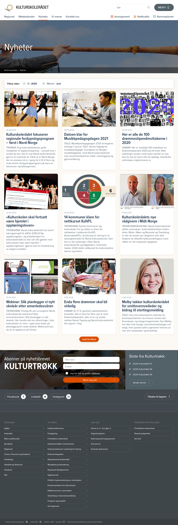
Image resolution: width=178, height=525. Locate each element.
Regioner (9, 16)
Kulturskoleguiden (55, 454)
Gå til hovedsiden (10, 70)
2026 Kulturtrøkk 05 (142, 374)
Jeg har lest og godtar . (85, 373)
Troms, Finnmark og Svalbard (17, 454)
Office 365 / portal (52, 521)
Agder (7, 428)
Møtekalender (27, 16)
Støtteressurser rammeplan (60, 490)
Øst (5, 475)
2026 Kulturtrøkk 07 (142, 363)
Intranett (34, 521)
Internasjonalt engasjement (103, 438)
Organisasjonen (98, 433)
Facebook (13, 396)
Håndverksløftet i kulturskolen (61, 443)
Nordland (8, 443)
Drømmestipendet (142, 433)
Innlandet (8, 433)
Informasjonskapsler (14, 521)
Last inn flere (89, 339)
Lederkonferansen (56, 428)
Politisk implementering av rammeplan (64, 480)
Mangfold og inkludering (58, 464)
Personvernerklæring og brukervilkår (84, 521)
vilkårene (95, 373)
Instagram (58, 396)
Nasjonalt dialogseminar (58, 469)
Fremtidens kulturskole (58, 438)
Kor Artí (137, 438)
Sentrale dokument (99, 449)
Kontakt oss (72, 16)
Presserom (96, 443)
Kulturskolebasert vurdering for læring (64, 449)
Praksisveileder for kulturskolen (61, 485)
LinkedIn (36, 396)
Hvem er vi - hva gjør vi (101, 428)
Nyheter (43, 16)
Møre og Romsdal (12, 438)
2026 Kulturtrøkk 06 (142, 369)
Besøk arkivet (139, 382)
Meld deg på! (90, 380)
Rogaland (8, 449)
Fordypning (52, 433)
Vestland (8, 469)
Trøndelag (8, 459)
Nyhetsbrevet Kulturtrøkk (59, 459)
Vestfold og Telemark (13, 464)
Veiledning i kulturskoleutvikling (61, 495)
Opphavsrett (53, 475)
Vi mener (57, 16)
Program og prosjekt (57, 501)
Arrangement (53, 506)
